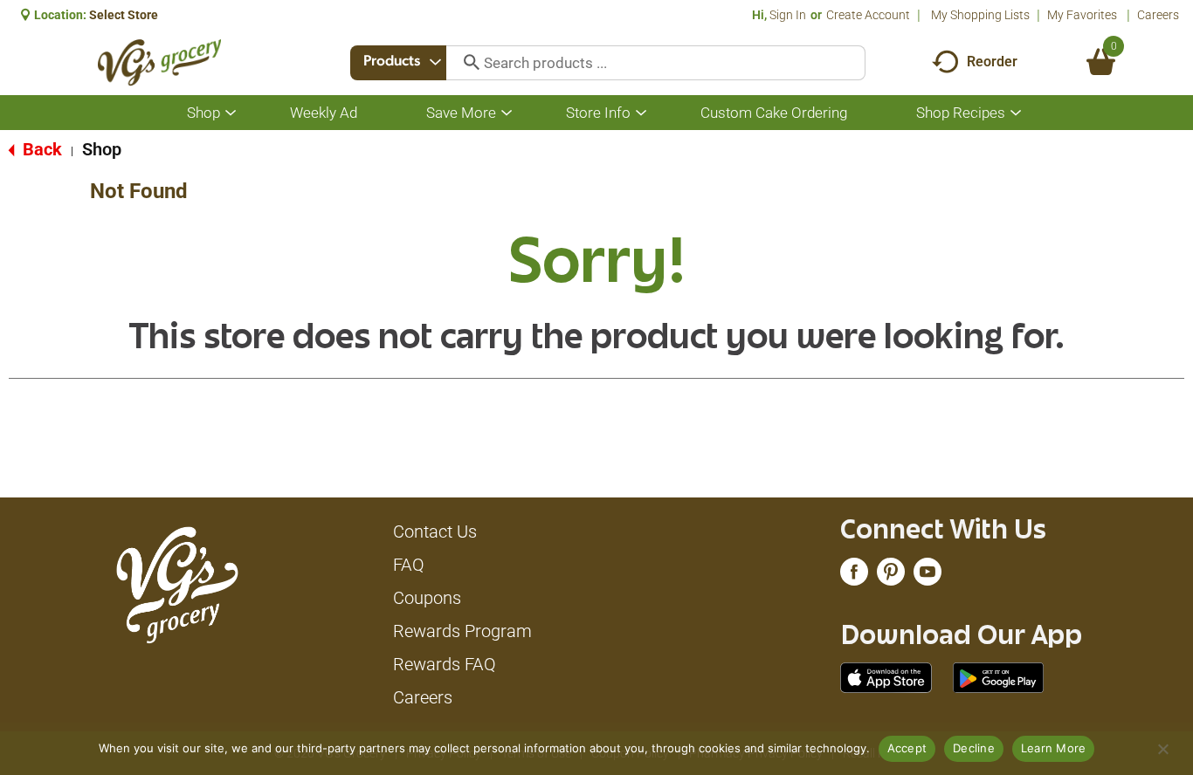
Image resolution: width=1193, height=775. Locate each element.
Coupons (427, 597)
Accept (907, 748)
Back (40, 149)
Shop (101, 149)
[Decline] (1162, 749)
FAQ (408, 564)
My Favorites (1082, 15)
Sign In (787, 15)
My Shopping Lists (980, 15)
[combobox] (398, 62)
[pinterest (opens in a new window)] (891, 576)
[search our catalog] (465, 62)
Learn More (1053, 748)
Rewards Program (462, 631)
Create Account (868, 15)
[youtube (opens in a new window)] (927, 576)
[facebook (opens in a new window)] (854, 576)
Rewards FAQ (444, 664)
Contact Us (435, 531)
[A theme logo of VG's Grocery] (159, 62)
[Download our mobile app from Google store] (999, 676)
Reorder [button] (992, 61)
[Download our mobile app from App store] (886, 676)
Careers (1158, 15)
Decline (974, 748)
